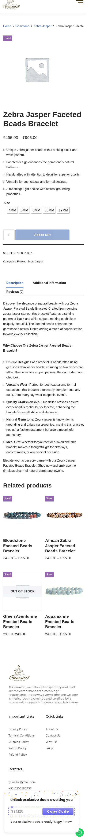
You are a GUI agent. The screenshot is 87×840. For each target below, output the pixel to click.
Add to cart (42, 235)
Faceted (21, 261)
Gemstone (22, 26)
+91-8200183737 (19, 788)
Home (7, 26)
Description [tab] (14, 283)
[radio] (12, 210)
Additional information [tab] (49, 283)
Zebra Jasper (43, 26)
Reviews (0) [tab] (14, 291)
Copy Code (58, 811)
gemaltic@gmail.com (22, 782)
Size (7, 203)
